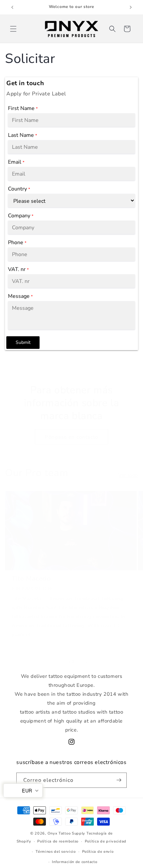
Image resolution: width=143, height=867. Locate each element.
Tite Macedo (31, 578)
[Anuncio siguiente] (130, 7)
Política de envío (98, 851)
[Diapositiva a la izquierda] (57, 662)
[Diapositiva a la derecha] (86, 662)
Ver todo (128, 475)
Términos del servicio (56, 851)
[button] (13, 29)
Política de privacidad (105, 841)
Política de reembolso (57, 841)
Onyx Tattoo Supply (66, 833)
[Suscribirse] (119, 780)
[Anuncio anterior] (12, 7)
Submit (23, 342)
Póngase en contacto (71, 437)
